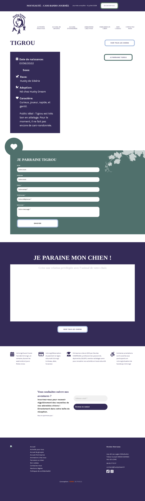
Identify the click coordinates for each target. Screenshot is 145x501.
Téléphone (21, 195)
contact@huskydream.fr (115, 467)
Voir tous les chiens (119, 43)
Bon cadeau (118, 27)
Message (20, 205)
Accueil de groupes (56, 27)
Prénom (20, 175)
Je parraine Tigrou (118, 57)
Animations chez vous (88, 27)
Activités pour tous (41, 27)
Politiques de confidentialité (40, 471)
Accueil (32, 447)
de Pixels (75, 482)
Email (19, 185)
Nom (18, 165)
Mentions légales (36, 468)
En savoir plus (109, 5)
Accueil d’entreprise (72, 27)
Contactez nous (130, 27)
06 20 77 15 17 (111, 463)
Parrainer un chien (105, 27)
